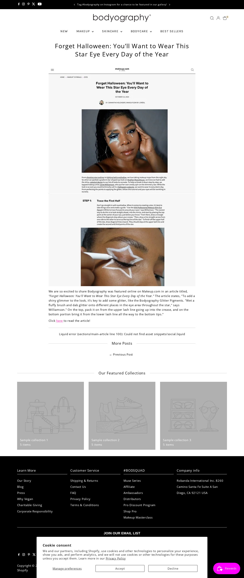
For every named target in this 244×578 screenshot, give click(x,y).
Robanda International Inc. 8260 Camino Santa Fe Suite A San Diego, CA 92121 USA (200, 487)
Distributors (132, 499)
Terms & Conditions (84, 505)
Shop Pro (130, 511)
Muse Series (132, 480)
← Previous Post (121, 354)
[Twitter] (33, 4)
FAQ (73, 493)
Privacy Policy (116, 558)
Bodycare (140, 31)
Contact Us (78, 487)
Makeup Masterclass (138, 517)
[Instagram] (23, 4)
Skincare (110, 31)
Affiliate (129, 487)
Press (21, 493)
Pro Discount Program (140, 505)
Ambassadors (133, 493)
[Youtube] (40, 4)
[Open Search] (212, 18)
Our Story (24, 480)
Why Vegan (25, 499)
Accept (120, 568)
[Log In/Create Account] (218, 18)
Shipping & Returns (84, 480)
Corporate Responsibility (35, 511)
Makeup (83, 31)
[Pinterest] (28, 4)
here (59, 321)
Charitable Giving (29, 505)
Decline (173, 568)
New (64, 31)
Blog (20, 487)
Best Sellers (172, 31)
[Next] (169, 4)
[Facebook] (19, 4)
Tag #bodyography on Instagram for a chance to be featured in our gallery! (122, 4)
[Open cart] (225, 18)
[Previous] (74, 4)
